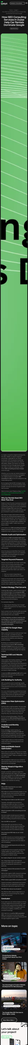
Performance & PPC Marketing (12, 949)
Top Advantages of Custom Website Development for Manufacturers (13, 985)
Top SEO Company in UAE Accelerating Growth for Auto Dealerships (13, 492)
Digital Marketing (14, 28)
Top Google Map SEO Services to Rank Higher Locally (12, 1013)
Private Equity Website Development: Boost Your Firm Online (12, 957)
